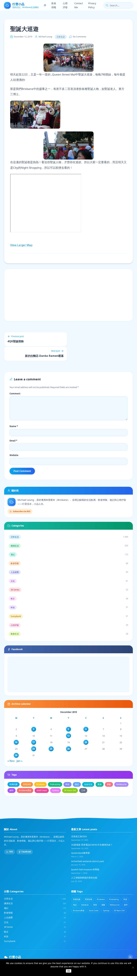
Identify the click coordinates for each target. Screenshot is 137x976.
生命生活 (88, 784)
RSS (11, 851)
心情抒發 (65, 5)
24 (33, 748)
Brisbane (40, 784)
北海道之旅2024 (79, 836)
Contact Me (78, 5)
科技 (67, 784)
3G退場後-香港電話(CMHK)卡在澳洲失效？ (92, 844)
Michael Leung (45, 36)
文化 (35, 922)
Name (14, 426)
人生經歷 (35, 917)
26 (68, 748)
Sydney (55, 790)
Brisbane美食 (25, 790)
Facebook (26, 851)
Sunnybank (35, 941)
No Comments (79, 36)
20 (86, 742)
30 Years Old (70, 790)
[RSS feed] (130, 957)
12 (68, 735)
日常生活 (61, 36)
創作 (12, 790)
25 (51, 748)
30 (16, 755)
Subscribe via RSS (21, 511)
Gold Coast (42, 790)
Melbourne (121, 784)
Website (14, 455)
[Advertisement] (68, 295)
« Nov (11, 761)
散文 (35, 931)
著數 (109, 784)
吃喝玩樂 (14, 784)
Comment (15, 393)
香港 (100, 784)
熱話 (77, 784)
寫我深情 (27, 784)
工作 (83, 790)
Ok (68, 971)
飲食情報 (53, 5)
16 (16, 742)
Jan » (19, 761)
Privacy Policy (92, 5)
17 (33, 742)
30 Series (35, 926)
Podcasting (55, 784)
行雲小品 (15, 957)
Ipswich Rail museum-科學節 (85, 869)
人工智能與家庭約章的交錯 (84, 877)
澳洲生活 (35, 903)
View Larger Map (21, 245)
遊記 (35, 908)
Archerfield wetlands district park (87, 861)
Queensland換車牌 (80, 852)
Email (13, 440)
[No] (132, 967)
